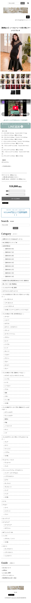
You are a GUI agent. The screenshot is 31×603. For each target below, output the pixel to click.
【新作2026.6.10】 (9, 266)
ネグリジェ (7, 528)
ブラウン (7, 337)
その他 (6, 403)
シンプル (7, 379)
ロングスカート (9, 548)
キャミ (6, 429)
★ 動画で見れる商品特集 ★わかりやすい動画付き (16, 280)
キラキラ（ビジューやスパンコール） (14, 375)
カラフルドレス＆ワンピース (10, 291)
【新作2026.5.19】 (9, 273)
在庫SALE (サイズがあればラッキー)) (12, 239)
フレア (6, 441)
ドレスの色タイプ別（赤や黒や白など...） (13, 313)
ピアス (6, 479)
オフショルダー (9, 412)
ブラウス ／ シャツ (10, 538)
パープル (7, 344)
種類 (7, 191)
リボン (6, 396)
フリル (6, 389)
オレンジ (7, 351)
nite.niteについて (6, 567)
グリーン (7, 358)
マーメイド (7, 448)
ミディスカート (9, 552)
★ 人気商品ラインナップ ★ (10, 242)
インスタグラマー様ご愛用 (10, 287)
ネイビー (7, 365)
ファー (6, 514)
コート (6, 507)
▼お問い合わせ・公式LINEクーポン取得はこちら (14, 179)
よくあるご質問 (6, 572)
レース (6, 382)
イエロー (7, 354)
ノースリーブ (8, 426)
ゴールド (7, 316)
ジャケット (7, 511)
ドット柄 (7, 399)
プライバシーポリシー (8, 575)
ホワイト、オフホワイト (11, 327)
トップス (5, 535)
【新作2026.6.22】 (9, 259)
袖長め (6, 419)
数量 (7, 194)
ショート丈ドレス (9, 306)
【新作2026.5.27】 (9, 269)
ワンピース (7, 462)
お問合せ (4, 570)
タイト (6, 445)
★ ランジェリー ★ (8, 532)
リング (6, 490)
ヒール (4, 501)
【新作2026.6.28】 (9, 255)
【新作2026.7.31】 (9, 252)
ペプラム (7, 452)
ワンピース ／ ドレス (8, 459)
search (22, 3)
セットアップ (6, 518)
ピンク (6, 340)
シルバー (7, 320)
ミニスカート (8, 555)
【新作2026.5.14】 (9, 276)
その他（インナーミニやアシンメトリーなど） (17, 309)
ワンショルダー (9, 415)
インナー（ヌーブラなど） (12, 473)
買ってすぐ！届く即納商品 (10, 284)
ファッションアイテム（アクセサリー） (13, 470)
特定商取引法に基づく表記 (9, 578)
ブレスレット (8, 486)
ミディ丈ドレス (9, 302)
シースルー (7, 385)
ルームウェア (6, 522)
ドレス (6, 466)
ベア (6, 433)
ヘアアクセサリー (9, 476)
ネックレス (7, 483)
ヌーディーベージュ (10, 334)
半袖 (6, 422)
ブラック (7, 330)
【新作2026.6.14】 (9, 262)
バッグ (6, 493)
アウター (5, 504)
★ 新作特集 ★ (6, 246)
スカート (5, 546)
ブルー (6, 361)
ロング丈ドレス (9, 299)
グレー (6, 368)
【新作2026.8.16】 (9, 248)
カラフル (7, 323)
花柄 (6, 392)
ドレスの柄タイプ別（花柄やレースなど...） (14, 372)
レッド (6, 347)
